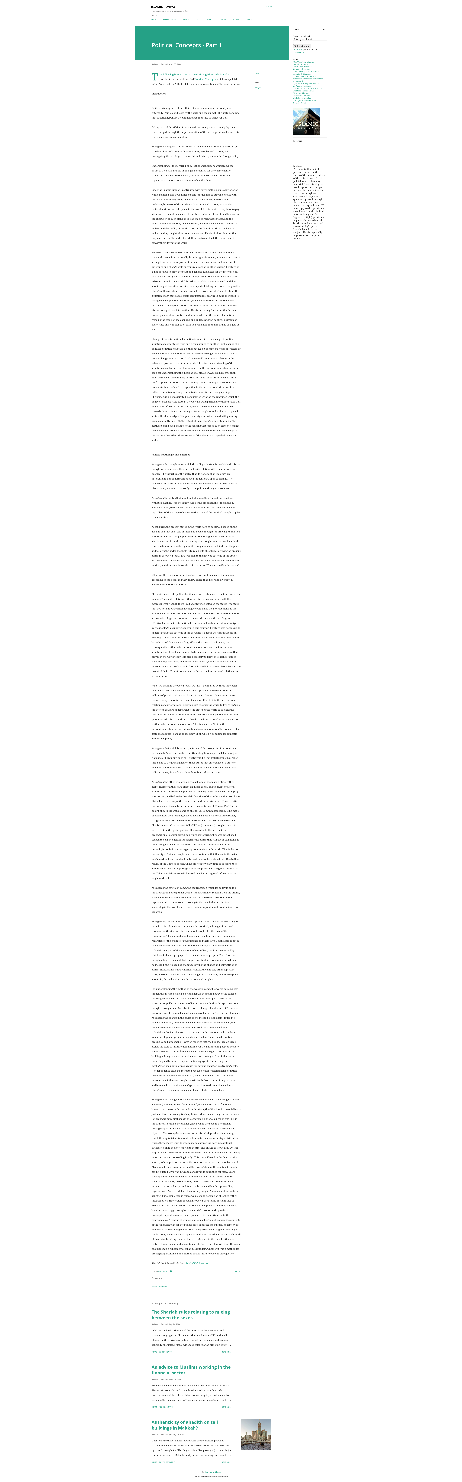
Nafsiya (186, 19)
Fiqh (198, 19)
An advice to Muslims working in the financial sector (191, 1370)
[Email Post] (171, 1272)
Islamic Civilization (302, 74)
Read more (226, 1352)
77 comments (165, 1352)
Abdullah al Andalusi (302, 98)
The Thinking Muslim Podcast (306, 71)
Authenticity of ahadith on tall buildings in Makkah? (185, 1425)
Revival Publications (197, 1263)
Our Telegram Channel (303, 62)
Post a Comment (159, 1286)
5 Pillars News (299, 103)
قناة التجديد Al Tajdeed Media (306, 83)
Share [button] (256, 74)
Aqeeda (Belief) (169, 19)
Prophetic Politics (301, 95)
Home (153, 19)
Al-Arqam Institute (302, 86)
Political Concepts (205, 79)
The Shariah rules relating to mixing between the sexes (191, 1315)
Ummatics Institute (302, 66)
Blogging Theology (302, 93)
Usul (209, 19)
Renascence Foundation (304, 76)
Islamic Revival (163, 7)
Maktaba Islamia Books (303, 91)
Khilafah (236, 19)
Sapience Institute (301, 69)
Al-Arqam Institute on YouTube (307, 88)
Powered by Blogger (213, 1472)
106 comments (166, 1407)
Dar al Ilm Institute (302, 64)
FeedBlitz (298, 52)
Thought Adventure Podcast (306, 100)
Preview (297, 49)
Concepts (222, 19)
